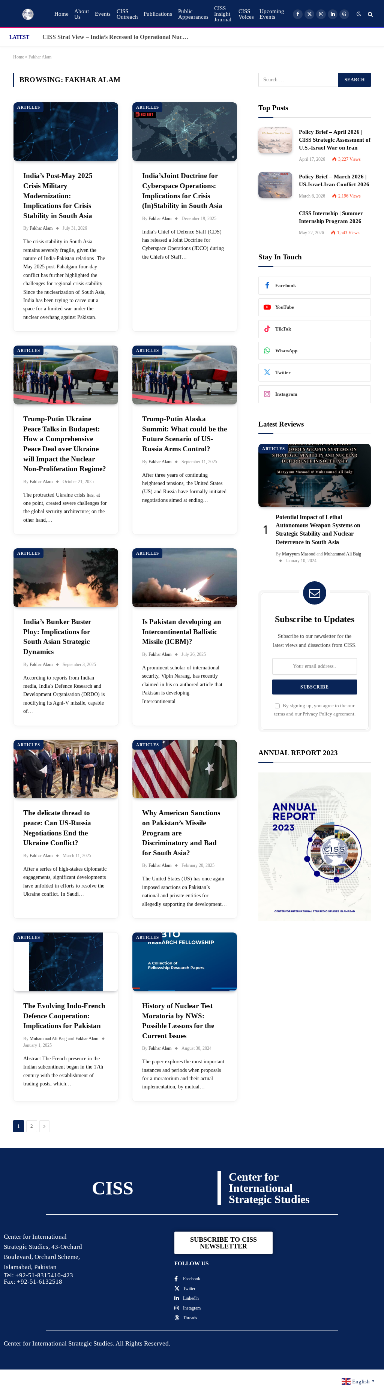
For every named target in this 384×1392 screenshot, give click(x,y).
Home (61, 14)
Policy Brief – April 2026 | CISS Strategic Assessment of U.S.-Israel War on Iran (334, 140)
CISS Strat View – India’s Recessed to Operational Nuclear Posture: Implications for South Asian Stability (117, 37)
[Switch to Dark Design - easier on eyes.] (359, 14)
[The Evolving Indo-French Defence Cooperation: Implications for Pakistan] (66, 961)
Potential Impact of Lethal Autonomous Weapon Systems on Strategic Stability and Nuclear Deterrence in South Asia (318, 529)
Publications (158, 14)
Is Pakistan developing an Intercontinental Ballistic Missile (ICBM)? (181, 631)
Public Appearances (193, 14)
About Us (81, 14)
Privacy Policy (317, 714)
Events (103, 14)
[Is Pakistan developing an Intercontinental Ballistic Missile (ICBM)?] (184, 577)
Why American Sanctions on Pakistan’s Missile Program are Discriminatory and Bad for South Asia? (181, 832)
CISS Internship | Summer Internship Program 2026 (331, 217)
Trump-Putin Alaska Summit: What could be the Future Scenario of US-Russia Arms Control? (184, 434)
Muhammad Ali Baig (48, 1038)
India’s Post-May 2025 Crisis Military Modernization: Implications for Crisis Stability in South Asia (58, 195)
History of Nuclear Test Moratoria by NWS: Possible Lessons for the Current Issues (178, 1021)
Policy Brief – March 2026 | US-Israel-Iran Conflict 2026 (334, 180)
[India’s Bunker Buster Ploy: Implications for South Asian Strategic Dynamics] (66, 577)
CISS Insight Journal (222, 13)
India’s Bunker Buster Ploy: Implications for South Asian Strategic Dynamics (57, 637)
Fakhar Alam (41, 228)
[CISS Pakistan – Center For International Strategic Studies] (28, 14)
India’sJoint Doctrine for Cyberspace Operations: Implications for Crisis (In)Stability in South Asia (182, 191)
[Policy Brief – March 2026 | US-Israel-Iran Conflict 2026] (275, 185)
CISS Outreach (127, 14)
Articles (28, 107)
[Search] (369, 14)
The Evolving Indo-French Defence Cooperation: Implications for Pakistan (64, 1016)
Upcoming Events (272, 14)
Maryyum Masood (298, 554)
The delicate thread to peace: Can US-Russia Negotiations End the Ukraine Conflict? (57, 828)
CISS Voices (246, 14)
